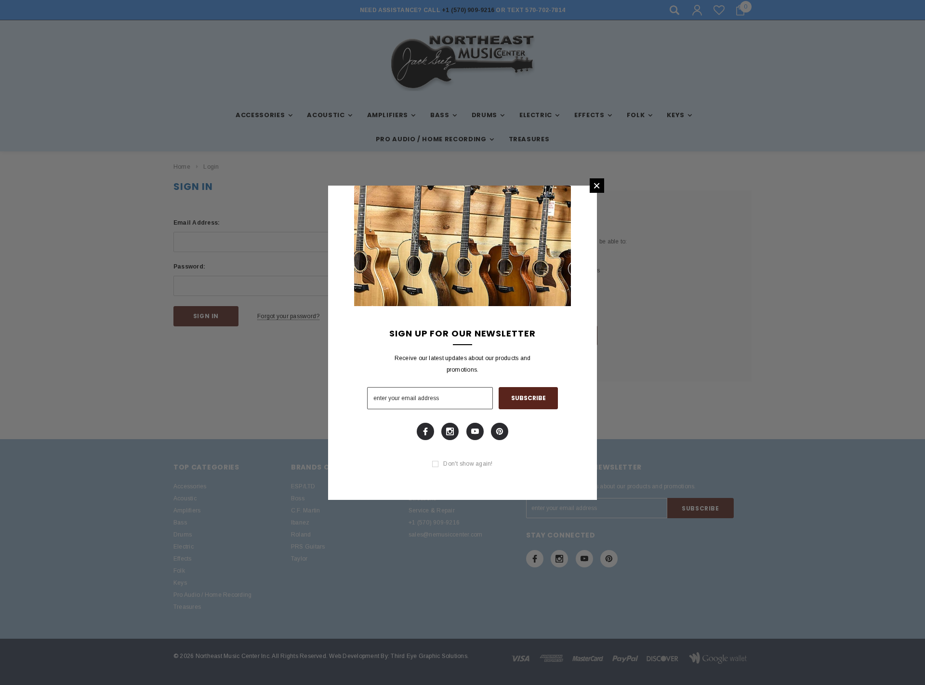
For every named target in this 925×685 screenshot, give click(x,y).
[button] (597, 185)
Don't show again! (467, 463)
